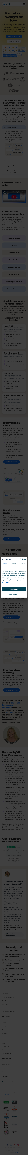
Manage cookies (13, 594)
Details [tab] (14, 563)
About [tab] (22, 563)
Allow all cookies (14, 589)
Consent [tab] (5, 563)
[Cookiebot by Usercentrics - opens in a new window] (20, 559)
